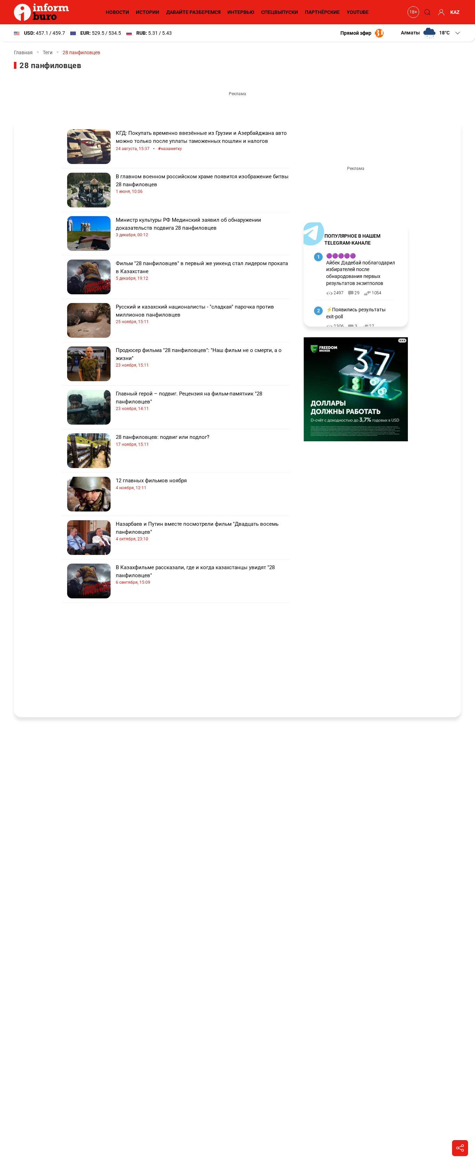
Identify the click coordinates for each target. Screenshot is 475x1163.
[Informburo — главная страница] (43, 12)
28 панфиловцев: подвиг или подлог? (162, 440)
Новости (117, 12)
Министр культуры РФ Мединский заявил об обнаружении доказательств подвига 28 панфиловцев (188, 227)
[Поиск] (426, 12)
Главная (23, 52)
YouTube (358, 12)
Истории (147, 12)
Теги (48, 52)
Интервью (240, 12)
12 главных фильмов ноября (151, 483)
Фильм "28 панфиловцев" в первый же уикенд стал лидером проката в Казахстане (202, 270)
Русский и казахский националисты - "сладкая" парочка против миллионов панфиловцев (195, 314)
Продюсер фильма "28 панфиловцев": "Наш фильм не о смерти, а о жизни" (199, 357)
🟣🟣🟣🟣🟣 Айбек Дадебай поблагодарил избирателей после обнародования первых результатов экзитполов (360, 269)
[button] (431, 33)
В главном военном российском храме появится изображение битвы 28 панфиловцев (202, 183)
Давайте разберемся (193, 12)
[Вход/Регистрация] (440, 12)
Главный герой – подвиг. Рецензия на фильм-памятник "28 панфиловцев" (189, 401)
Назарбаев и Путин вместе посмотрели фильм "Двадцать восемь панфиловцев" (197, 531)
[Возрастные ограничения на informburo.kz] (412, 12)
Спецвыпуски (279, 12)
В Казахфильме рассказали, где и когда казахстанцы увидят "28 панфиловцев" (195, 574)
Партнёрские (322, 12)
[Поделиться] (460, 1148)
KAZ (455, 12)
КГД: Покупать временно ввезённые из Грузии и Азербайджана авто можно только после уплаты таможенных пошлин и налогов (201, 141)
